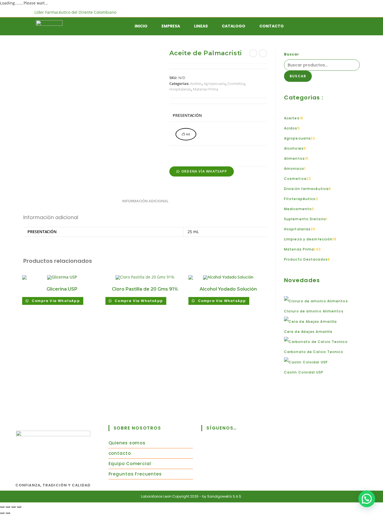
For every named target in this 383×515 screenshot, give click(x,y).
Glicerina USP (62, 289)
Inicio (141, 26)
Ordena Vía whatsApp (204, 171)
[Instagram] (237, 450)
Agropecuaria (215, 83)
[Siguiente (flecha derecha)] (8, 513)
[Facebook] (213, 450)
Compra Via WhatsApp (55, 300)
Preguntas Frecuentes (135, 474)
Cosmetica (236, 83)
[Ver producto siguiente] (263, 53)
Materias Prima (205, 89)
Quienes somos (127, 443)
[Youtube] (261, 450)
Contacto (271, 26)
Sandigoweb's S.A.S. (224, 496)
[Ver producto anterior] (253, 53)
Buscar (291, 54)
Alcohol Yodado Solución (228, 289)
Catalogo (233, 26)
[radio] (186, 134)
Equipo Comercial (130, 464)
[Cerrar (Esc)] (19, 507)
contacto (120, 453)
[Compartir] (13, 507)
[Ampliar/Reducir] (2, 507)
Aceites (196, 83)
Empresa (170, 26)
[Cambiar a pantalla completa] (8, 507)
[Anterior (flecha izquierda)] (2, 513)
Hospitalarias (180, 89)
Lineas (201, 26)
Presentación (187, 115)
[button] (201, 171)
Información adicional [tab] (145, 201)
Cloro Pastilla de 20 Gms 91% (145, 289)
